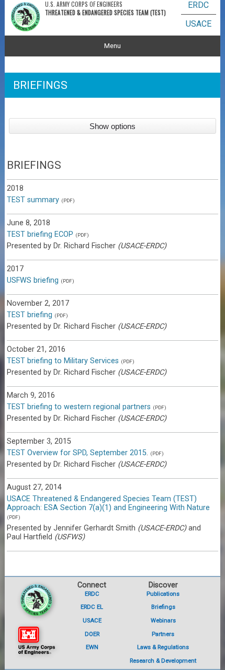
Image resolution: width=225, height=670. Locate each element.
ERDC (198, 5)
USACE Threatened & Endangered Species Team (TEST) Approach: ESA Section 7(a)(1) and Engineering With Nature (108, 503)
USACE (198, 24)
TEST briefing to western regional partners (79, 406)
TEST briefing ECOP (40, 234)
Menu (112, 46)
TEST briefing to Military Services (63, 360)
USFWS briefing (33, 280)
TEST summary (33, 199)
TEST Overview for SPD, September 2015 (77, 452)
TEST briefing (29, 314)
